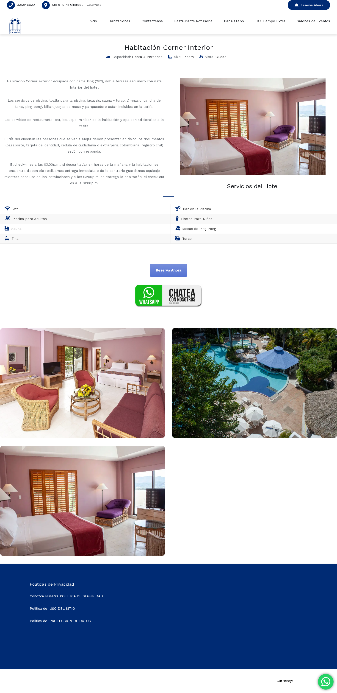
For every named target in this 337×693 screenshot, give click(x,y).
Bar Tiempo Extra (270, 21)
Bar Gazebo (234, 21)
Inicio (92, 21)
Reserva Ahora (312, 5)
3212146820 (26, 4)
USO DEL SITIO (62, 608)
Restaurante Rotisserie (193, 21)
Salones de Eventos (313, 21)
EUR (298, 681)
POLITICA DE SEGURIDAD (81, 596)
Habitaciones (119, 21)
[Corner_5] (254, 437)
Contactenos (152, 21)
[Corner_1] (82, 555)
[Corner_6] (82, 437)
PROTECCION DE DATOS (70, 621)
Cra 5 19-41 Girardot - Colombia (76, 4)
